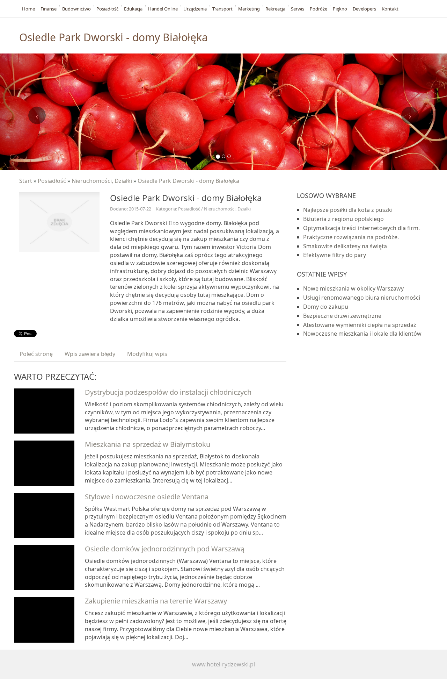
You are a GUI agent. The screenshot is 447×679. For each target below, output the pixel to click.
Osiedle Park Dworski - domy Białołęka (188, 181)
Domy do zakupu (325, 306)
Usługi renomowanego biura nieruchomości (361, 297)
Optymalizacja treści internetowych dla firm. (361, 228)
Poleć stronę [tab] (36, 354)
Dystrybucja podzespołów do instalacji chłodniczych (168, 392)
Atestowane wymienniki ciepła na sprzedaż (359, 325)
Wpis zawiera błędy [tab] (90, 354)
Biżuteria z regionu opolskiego (343, 219)
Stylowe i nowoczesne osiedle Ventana (146, 496)
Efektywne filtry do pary (334, 255)
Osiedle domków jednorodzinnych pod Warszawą (164, 548)
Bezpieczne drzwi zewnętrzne (342, 316)
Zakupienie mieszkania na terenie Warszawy (156, 601)
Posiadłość (52, 181)
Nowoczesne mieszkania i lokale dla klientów (362, 333)
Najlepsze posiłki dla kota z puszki (348, 210)
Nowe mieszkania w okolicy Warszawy (353, 288)
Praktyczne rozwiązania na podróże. (351, 237)
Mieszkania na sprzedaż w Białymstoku (147, 444)
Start (25, 181)
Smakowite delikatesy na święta (345, 246)
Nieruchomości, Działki (102, 181)
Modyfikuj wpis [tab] (147, 354)
